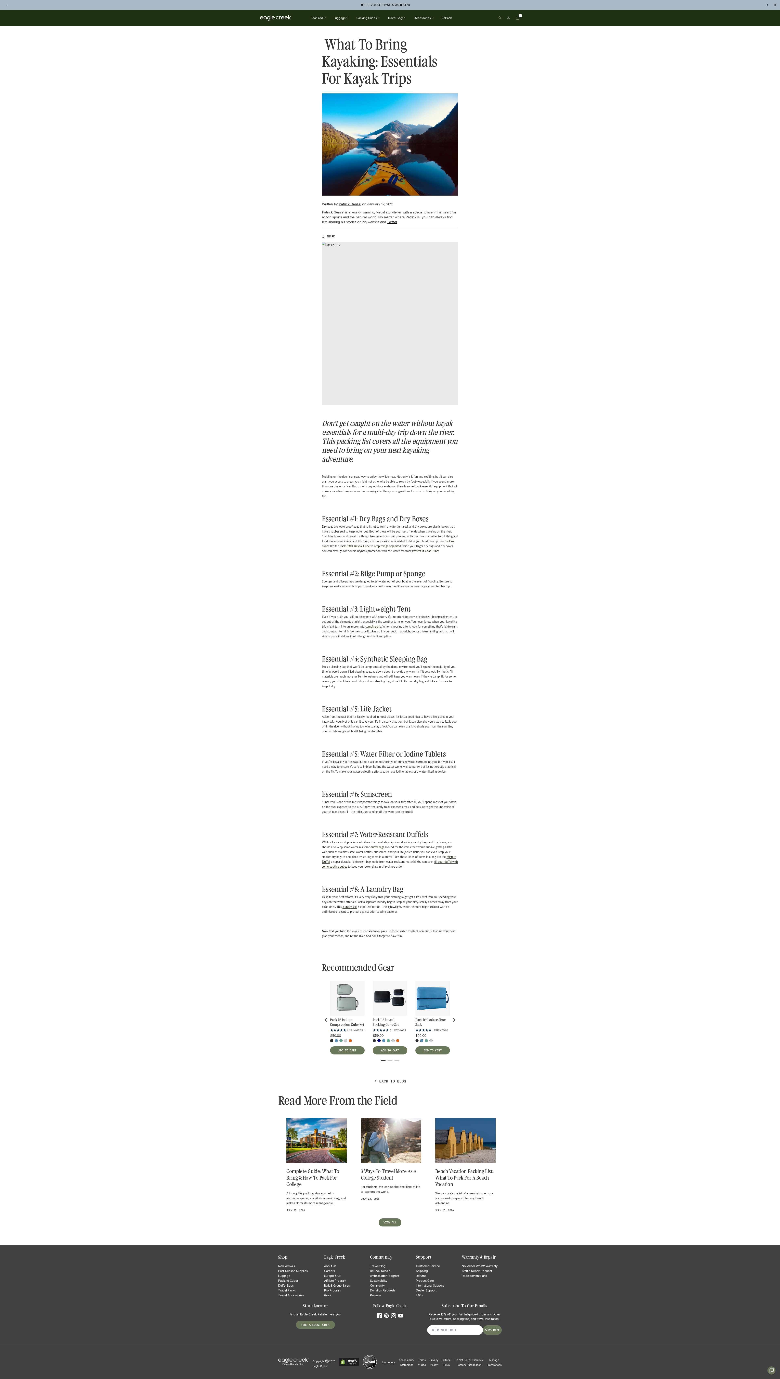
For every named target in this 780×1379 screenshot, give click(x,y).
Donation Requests (382, 1290)
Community (377, 1285)
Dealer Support (426, 1290)
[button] (517, 17)
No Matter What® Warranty (480, 1266)
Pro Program (332, 1290)
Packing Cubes (288, 1280)
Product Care (425, 1280)
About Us (330, 1266)
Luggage (284, 1275)
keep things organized (387, 546)
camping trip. (373, 626)
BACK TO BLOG (392, 1081)
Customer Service (428, 1266)
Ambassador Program (384, 1275)
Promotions (389, 1362)
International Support (430, 1285)
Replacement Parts (474, 1275)
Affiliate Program (335, 1280)
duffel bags (377, 847)
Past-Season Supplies (293, 1271)
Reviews (375, 1295)
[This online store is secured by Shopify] (349, 1365)
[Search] (500, 18)
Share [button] (331, 236)
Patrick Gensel (350, 204)
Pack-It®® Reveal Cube (355, 546)
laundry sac (349, 906)
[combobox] (472, 18)
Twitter (392, 222)
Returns (421, 1275)
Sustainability (378, 1280)
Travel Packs (287, 1290)
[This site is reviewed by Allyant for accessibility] (370, 1368)
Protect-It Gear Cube (425, 551)
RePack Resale (380, 1271)
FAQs (419, 1295)
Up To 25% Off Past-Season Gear (385, 5)
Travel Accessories (291, 1295)
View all (390, 1222)
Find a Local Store (315, 1325)
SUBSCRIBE (492, 1330)
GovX (328, 1295)
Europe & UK (332, 1275)
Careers (329, 1271)
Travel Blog (378, 1266)
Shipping (422, 1271)
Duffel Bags (286, 1285)
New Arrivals (286, 1266)
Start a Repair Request (477, 1271)
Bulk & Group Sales (337, 1285)
